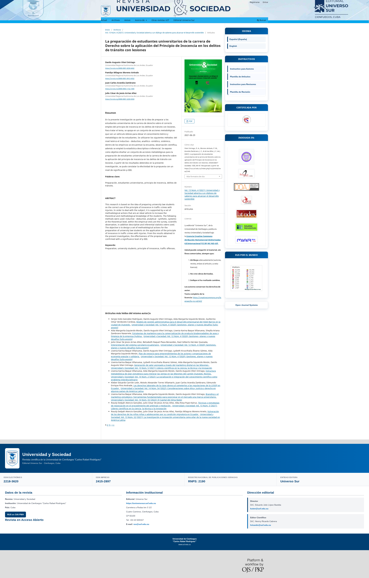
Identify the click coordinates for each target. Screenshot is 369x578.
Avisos (127, 20)
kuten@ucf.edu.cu (259, 508)
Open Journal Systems (246, 305)
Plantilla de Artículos (240, 76)
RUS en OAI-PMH (15, 514)
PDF (190, 121)
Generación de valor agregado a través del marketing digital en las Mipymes (171, 365)
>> (113, 425)
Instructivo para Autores (242, 69)
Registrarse (254, 2)
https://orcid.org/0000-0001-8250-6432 (119, 68)
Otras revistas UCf (160, 20)
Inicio (107, 29)
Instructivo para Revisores (243, 84)
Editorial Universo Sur (184, 20)
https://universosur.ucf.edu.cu (141, 503)
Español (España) (238, 39)
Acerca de (140, 20)
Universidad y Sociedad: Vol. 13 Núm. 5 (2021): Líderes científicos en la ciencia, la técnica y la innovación (161, 368)
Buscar (262, 20)
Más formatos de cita (196, 176)
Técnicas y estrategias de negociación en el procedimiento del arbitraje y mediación (165, 404)
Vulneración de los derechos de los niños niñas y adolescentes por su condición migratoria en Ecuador (165, 413)
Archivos (116, 20)
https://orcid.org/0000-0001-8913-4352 (119, 78)
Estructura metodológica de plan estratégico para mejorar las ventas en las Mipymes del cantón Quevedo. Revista (163, 372)
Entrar (265, 2)
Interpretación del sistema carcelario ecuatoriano (135, 345)
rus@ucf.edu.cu (141, 524)
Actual (104, 20)
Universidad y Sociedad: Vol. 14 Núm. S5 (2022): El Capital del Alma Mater (146, 400)
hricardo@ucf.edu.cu (260, 525)
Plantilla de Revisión (240, 92)
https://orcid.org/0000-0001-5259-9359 (119, 99)
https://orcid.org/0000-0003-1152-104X (119, 89)
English (233, 46)
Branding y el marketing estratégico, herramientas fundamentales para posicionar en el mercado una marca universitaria (165, 395)
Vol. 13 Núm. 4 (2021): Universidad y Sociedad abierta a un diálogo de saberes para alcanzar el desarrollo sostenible (154, 32)
